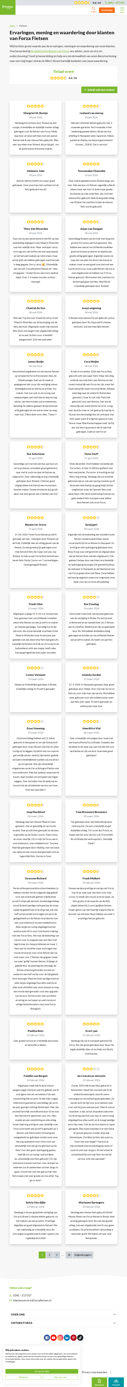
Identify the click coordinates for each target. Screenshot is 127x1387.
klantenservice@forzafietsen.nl (32, 1300)
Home (12, 26)
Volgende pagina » (83, 1255)
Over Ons (18, 1314)
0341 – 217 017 (116, 2)
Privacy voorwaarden (94, 1372)
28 (69, 1255)
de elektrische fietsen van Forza (50, 51)
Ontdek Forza (21, 1322)
